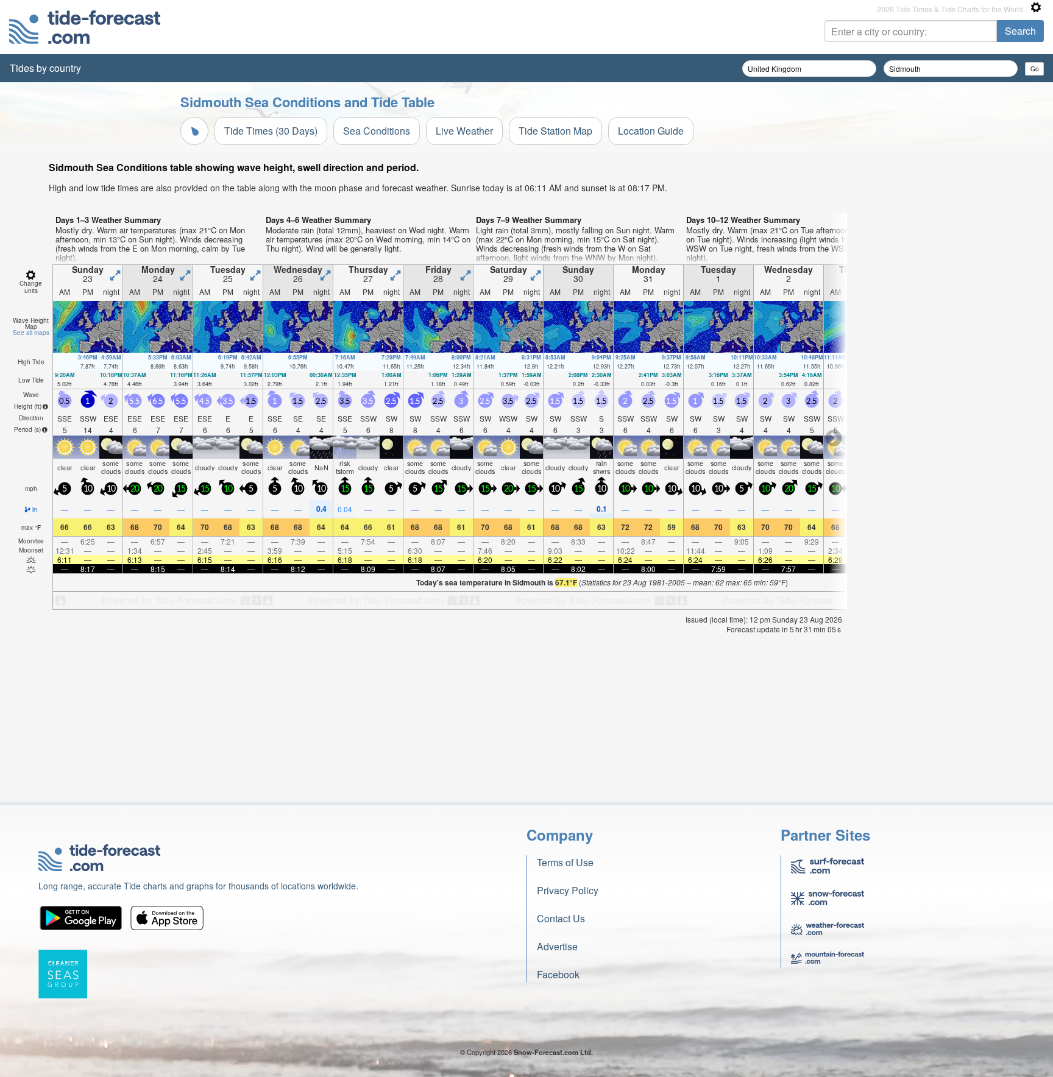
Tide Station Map (555, 131)
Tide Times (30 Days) (270, 131)
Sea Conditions (376, 131)
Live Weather (464, 131)
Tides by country (45, 68)
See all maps (31, 332)
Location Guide (651, 131)
